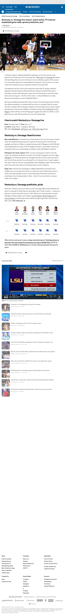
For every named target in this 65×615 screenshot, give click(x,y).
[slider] (32, 294)
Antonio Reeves (10, 198)
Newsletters (48, 581)
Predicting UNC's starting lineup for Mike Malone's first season (30, 370)
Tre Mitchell (49, 109)
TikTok (25, 581)
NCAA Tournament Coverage (9, 16)
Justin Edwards (37, 196)
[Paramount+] (30, 600)
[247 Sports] (7, 600)
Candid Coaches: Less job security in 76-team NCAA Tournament (31, 314)
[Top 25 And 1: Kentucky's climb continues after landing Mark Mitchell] (6, 383)
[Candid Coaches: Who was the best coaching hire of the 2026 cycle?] (6, 336)
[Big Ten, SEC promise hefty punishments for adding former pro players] (6, 355)
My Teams (47, 584)
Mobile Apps (6, 573)
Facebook (26, 586)
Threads (25, 591)
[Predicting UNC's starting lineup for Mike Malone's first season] (6, 374)
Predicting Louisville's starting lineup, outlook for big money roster (31, 389)
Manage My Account (50, 579)
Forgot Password (49, 586)
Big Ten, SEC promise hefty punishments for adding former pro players (33, 351)
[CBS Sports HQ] (29, 597)
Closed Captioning (50, 566)
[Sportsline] (19, 600)
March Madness (6, 570)
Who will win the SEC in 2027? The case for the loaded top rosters (31, 361)
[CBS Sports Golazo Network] (46, 597)
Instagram (26, 584)
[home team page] (16, 220)
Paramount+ (26, 566)
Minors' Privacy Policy (50, 563)
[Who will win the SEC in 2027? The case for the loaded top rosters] (6, 364)
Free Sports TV (6, 563)
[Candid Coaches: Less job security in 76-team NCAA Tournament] (6, 317)
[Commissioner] (41, 600)
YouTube (25, 579)
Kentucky (40, 77)
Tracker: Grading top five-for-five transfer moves (26, 323)
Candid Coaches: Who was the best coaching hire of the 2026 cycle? (32, 333)
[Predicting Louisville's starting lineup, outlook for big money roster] (6, 393)
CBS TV (25, 568)
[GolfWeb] (32, 604)
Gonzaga (49, 77)
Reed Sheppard (48, 196)
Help (3, 579)
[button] (3, 7)
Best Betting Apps (7, 566)
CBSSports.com (26, 129)
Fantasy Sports (6, 561)
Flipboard (26, 593)
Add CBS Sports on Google (12, 31)
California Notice (49, 569)
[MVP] (50, 600)
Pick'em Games (6, 559)
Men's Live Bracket (24, 16)
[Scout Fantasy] (59, 600)
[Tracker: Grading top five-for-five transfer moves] (6, 327)
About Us (26, 559)
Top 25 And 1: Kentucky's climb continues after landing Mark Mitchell (32, 380)
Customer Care (6, 581)
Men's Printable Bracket (38, 16)
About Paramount (28, 563)
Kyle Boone (6, 25)
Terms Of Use (48, 559)
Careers (25, 561)
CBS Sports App (37, 129)
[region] (32, 282)
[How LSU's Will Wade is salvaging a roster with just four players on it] (6, 345)
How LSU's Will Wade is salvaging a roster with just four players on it (32, 342)
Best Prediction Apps (8, 568)
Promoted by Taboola (56, 260)
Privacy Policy (48, 561)
